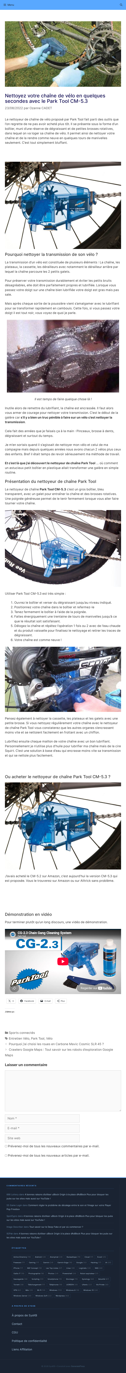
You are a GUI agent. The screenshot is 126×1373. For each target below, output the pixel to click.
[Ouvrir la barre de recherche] (121, 5)
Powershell (69, 1273)
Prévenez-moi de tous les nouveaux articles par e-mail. (48, 1155)
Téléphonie (55, 1284)
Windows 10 (90, 1290)
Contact (17, 1324)
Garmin (48, 1262)
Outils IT (18, 1273)
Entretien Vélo (19, 1038)
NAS (99, 1268)
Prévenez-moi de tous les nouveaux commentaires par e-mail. (53, 1146)
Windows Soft (43, 1296)
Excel (101, 1257)
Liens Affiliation (22, 1349)
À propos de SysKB (24, 1315)
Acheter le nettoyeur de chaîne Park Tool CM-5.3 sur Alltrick (63, 891)
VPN (17, 1290)
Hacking (96, 1262)
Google (81, 1262)
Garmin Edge (64, 1262)
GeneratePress (78, 1366)
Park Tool (37, 1038)
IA (108, 1262)
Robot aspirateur (89, 1273)
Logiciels (85, 1268)
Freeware (19, 1262)
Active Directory (22, 1257)
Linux (70, 1268)
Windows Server (22, 1296)
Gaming (34, 1262)
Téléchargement (36, 1284)
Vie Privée (102, 1284)
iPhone (18, 1268)
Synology (88, 1279)
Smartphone (55, 1279)
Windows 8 (72, 1290)
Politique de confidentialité (29, 1341)
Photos (53, 1273)
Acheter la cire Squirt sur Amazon (63, 766)
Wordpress (62, 1296)
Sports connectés (22, 1033)
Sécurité (103, 1279)
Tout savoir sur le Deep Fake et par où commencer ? (56, 1227)
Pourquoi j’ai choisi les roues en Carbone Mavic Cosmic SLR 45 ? (56, 1044)
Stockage (72, 1279)
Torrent (18, 1284)
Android (40, 1257)
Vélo (49, 1038)
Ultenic (87, 1284)
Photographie (36, 1273)
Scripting (37, 1279)
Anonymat (56, 1257)
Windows (55, 1290)
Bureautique (73, 1257)
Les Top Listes (54, 1268)
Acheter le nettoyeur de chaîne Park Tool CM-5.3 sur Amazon (63, 153)
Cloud (88, 1257)
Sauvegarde (20, 1279)
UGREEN (72, 1284)
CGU (15, 1332)
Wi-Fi (41, 1290)
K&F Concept (34, 1268)
